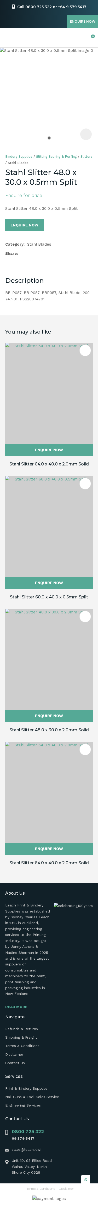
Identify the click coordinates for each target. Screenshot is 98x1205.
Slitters (86, 156)
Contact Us (15, 1063)
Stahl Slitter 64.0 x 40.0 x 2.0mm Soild (49, 464)
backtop (85, 1179)
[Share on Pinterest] (45, 253)
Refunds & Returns (21, 1029)
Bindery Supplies (18, 156)
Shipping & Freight (21, 1037)
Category (14, 244)
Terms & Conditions (22, 1046)
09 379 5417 (23, 1138)
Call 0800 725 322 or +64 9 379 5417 (51, 6)
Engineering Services (23, 1105)
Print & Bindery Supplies (26, 1088)
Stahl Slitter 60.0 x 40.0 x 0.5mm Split (49, 596)
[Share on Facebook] (21, 253)
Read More (16, 1007)
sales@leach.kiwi (26, 1149)
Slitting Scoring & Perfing (56, 156)
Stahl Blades (18, 163)
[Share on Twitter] (28, 253)
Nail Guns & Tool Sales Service (32, 1097)
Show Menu (8, 38)
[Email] (37, 253)
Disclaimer (14, 1054)
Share (11, 253)
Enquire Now (82, 21)
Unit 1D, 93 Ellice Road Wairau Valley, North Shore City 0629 (32, 1166)
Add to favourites (85, 350)
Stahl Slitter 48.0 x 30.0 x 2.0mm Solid (49, 729)
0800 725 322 (28, 1131)
